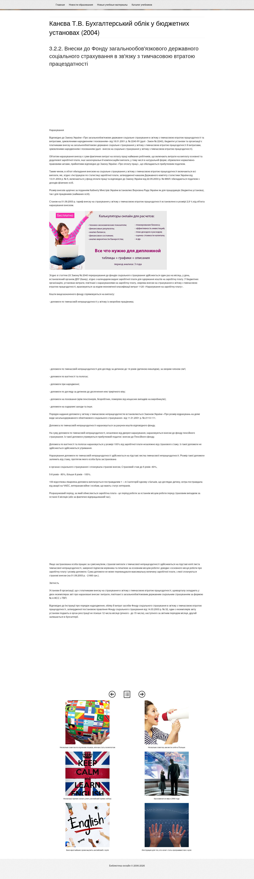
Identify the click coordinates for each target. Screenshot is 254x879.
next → (142, 694)
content (127, 694)
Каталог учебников (142, 4)
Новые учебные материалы (112, 4)
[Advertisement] (23, 54)
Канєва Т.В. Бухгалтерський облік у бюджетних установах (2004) (119, 27)
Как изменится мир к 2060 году (166, 798)
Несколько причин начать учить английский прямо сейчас (87, 798)
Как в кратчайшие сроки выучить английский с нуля (87, 850)
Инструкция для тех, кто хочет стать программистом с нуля (166, 850)
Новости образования (81, 4)
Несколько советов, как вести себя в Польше (166, 747)
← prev (112, 694)
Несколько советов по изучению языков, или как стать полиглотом (87, 747)
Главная (60, 4)
